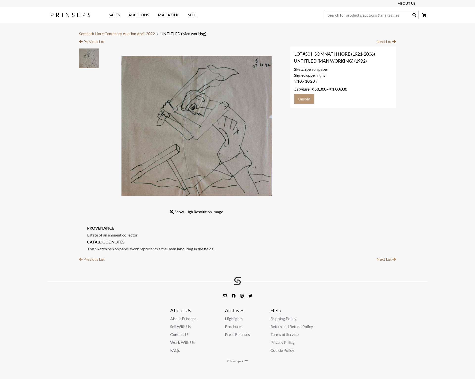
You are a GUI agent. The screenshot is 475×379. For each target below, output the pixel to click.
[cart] (424, 15)
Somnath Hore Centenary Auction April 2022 (117, 33)
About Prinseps (183, 318)
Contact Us (180, 334)
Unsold (304, 98)
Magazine (168, 14)
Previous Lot (94, 41)
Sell (192, 14)
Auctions (138, 14)
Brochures (233, 326)
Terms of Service (284, 334)
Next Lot (384, 41)
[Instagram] (242, 295)
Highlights (234, 318)
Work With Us (182, 342)
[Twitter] (250, 295)
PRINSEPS (71, 14)
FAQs (175, 350)
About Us (407, 3)
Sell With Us (180, 326)
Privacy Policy (282, 342)
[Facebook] (234, 295)
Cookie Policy (282, 350)
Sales (114, 14)
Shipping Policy (283, 318)
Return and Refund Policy (291, 326)
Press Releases (237, 334)
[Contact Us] (225, 295)
